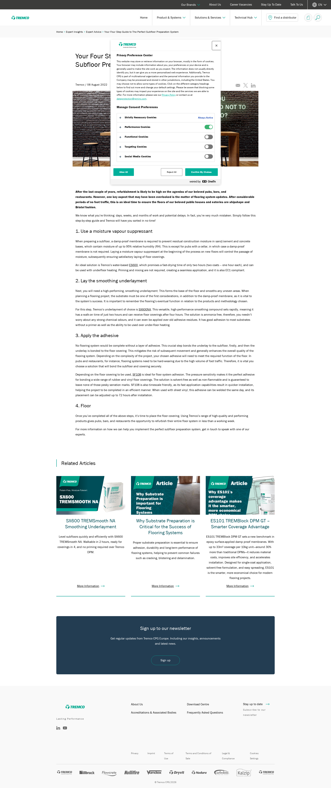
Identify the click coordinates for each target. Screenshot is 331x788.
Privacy (134, 753)
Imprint (151, 753)
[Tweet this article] (245, 85)
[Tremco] (23, 18)
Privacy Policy (169, 95)
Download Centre (198, 704)
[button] (171, 17)
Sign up (165, 660)
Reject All (171, 172)
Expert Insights (74, 31)
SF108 (137, 374)
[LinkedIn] (58, 728)
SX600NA (145, 309)
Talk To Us (296, 4)
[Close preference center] (216, 45)
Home (59, 31)
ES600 (133, 265)
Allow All (123, 172)
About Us (215, 4)
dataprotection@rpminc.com (132, 98)
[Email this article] (238, 85)
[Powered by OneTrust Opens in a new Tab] (204, 182)
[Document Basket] (308, 18)
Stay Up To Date (271, 4)
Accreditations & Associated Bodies (153, 712)
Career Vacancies (241, 4)
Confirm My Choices (201, 172)
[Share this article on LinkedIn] (253, 85)
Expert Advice (93, 31)
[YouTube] (65, 730)
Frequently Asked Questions (205, 712)
